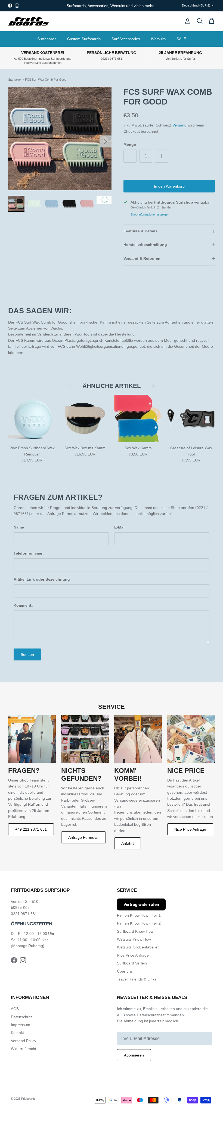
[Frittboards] (28, 21)
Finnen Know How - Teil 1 (139, 915)
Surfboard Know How (135, 931)
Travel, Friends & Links (136, 979)
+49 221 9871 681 (31, 829)
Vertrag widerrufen (141, 904)
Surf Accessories (126, 39)
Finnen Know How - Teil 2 (139, 923)
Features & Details (140, 231)
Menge (129, 144)
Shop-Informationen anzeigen (150, 214)
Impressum (20, 1025)
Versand (179, 125)
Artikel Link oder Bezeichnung (42, 579)
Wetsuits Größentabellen (138, 947)
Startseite (14, 79)
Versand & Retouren (141, 258)
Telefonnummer (28, 553)
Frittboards (28, 1098)
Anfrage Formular (83, 837)
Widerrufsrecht (23, 1048)
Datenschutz (21, 1017)
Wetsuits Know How (134, 939)
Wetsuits (158, 39)
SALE (181, 39)
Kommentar (24, 605)
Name (19, 527)
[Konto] (186, 21)
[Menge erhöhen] (161, 156)
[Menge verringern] (130, 156)
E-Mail (120, 527)
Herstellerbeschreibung (145, 244)
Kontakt (17, 1032)
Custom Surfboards (84, 39)
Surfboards (46, 39)
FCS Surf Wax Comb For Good (45, 79)
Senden (27, 654)
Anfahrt (127, 843)
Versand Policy (23, 1041)
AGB (15, 1009)
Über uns (125, 971)
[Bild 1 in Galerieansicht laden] (60, 138)
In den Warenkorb (169, 186)
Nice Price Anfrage (190, 829)
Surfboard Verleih (132, 963)
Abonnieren (134, 1055)
